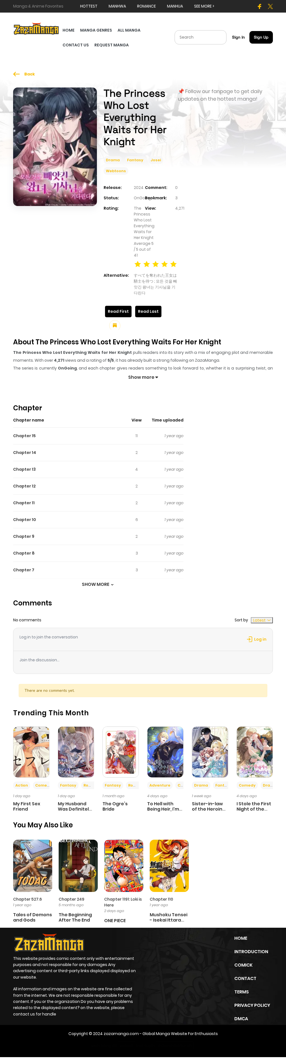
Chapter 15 (24, 436)
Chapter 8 (24, 553)
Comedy (43, 785)
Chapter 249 (71, 899)
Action (21, 785)
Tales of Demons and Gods (32, 917)
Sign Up (261, 37)
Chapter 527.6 (27, 899)
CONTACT (245, 978)
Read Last (148, 311)
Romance (93, 785)
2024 (139, 187)
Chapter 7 (23, 570)
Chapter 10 (24, 519)
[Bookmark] (114, 325)
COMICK (243, 965)
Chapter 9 (23, 536)
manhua (175, 6)
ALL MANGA (129, 30)
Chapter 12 (24, 486)
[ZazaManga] (36, 28)
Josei (156, 160)
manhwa (117, 6)
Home (240, 938)
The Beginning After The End (75, 917)
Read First (118, 311)
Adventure (159, 785)
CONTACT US (76, 45)
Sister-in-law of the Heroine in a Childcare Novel (208, 812)
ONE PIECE (115, 920)
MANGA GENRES (96, 30)
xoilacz (126, 1045)
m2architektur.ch (175, 1045)
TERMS (241, 992)
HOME (69, 30)
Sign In (238, 37)
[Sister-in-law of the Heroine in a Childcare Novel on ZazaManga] (210, 751)
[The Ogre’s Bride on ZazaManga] (121, 751)
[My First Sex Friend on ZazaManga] (31, 751)
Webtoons (116, 171)
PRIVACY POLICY (252, 1005)
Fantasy (135, 160)
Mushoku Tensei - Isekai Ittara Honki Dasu (168, 920)
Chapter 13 (24, 469)
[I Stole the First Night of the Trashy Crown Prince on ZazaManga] (255, 751)
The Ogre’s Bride (115, 806)
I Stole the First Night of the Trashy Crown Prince (254, 812)
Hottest (88, 6)
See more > (204, 6)
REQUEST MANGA (111, 45)
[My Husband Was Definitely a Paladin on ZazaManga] (76, 751)
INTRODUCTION (251, 951)
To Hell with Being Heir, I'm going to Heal (163, 809)
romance (146, 6)
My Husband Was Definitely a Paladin (75, 809)
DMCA (241, 1018)
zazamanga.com (121, 1033)
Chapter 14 (24, 452)
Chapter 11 (24, 503)
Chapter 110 (161, 899)
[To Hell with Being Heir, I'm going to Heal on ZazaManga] (165, 751)
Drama (113, 160)
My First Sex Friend (26, 806)
